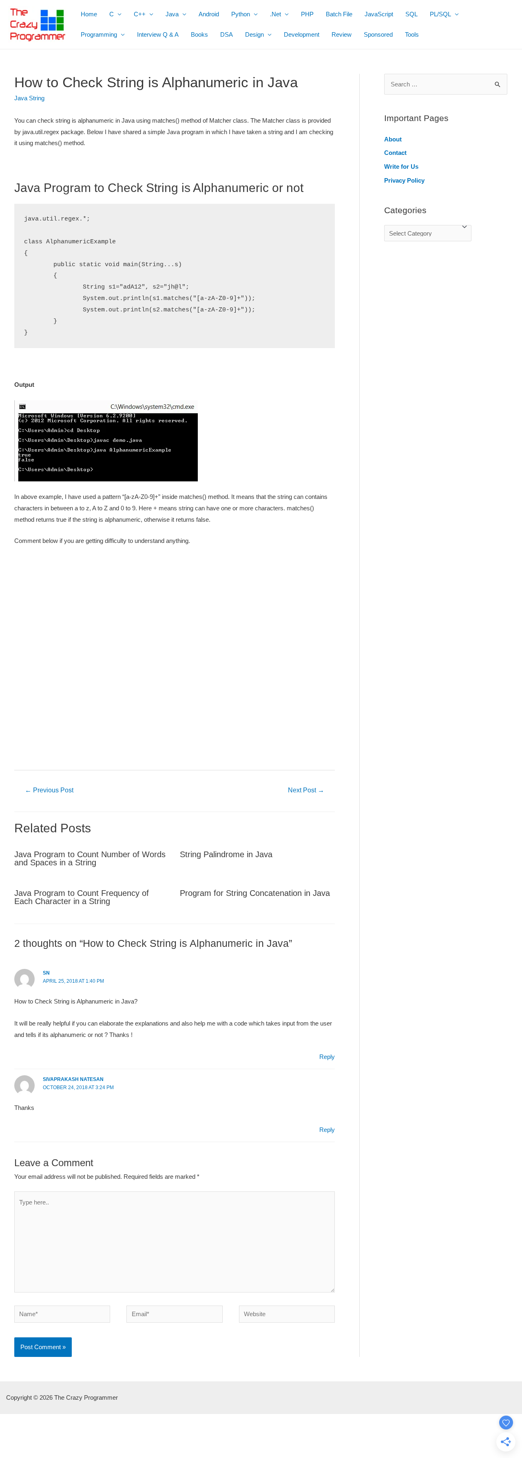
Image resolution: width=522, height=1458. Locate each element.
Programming (99, 34)
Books (199, 34)
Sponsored (378, 34)
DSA (226, 34)
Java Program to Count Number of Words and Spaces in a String (90, 858)
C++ (140, 14)
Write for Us (401, 166)
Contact (395, 152)
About (393, 139)
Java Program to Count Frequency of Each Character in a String (81, 897)
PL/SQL (440, 14)
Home (89, 14)
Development (301, 34)
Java (172, 14)
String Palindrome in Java (226, 854)
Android (209, 14)
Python (240, 14)
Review (342, 34)
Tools (412, 34)
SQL (411, 14)
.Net (275, 14)
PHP (307, 14)
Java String (29, 98)
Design (254, 34)
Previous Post (49, 790)
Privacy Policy (404, 180)
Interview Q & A (158, 34)
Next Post (306, 790)
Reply (327, 1056)
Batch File (339, 14)
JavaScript (379, 14)
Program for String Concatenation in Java (255, 893)
